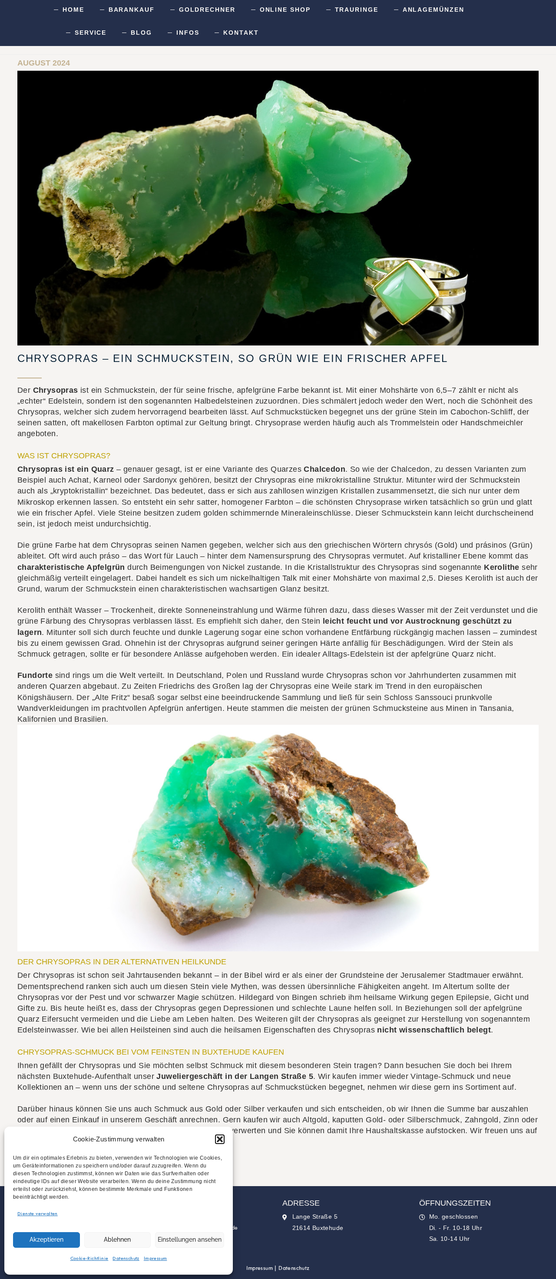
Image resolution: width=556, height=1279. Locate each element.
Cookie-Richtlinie (89, 1258)
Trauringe (356, 9)
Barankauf (132, 9)
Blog (141, 32)
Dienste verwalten (37, 1214)
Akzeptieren (46, 1239)
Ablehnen (117, 1239)
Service (90, 32)
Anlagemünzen (433, 9)
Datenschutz (126, 1258)
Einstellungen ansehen (190, 1239)
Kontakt (240, 32)
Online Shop (285, 9)
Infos (187, 32)
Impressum (155, 1258)
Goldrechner (207, 9)
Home (73, 9)
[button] (219, 1139)
